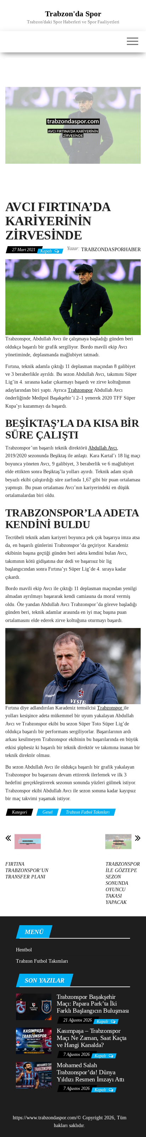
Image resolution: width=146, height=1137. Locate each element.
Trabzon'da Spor (73, 13)
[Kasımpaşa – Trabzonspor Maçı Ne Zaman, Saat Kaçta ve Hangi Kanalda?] (33, 1040)
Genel (47, 812)
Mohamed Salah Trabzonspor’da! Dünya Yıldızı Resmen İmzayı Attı (90, 1072)
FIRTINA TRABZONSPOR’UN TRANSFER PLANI (26, 870)
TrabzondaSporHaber (111, 249)
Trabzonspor (80, 390)
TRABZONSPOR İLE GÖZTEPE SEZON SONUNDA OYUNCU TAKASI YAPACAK (123, 883)
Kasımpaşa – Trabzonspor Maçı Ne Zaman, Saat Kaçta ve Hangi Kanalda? (92, 1037)
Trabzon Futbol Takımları (88, 812)
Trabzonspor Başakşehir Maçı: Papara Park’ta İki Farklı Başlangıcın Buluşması (93, 1003)
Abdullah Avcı (102, 448)
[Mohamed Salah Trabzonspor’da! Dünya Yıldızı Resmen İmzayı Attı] (33, 1074)
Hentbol (24, 949)
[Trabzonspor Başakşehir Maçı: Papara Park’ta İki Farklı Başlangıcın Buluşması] (33, 1006)
